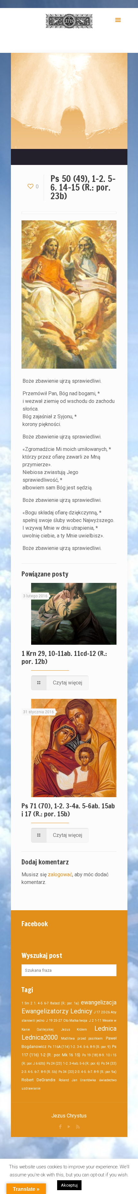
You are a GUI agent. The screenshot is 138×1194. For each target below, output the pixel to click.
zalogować (60, 874)
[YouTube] (69, 1127)
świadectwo (107, 1080)
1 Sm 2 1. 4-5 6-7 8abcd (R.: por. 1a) (50, 1003)
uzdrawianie (31, 1088)
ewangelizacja (98, 1002)
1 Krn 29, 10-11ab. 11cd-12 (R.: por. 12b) (64, 657)
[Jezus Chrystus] (68, 21)
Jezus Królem (74, 1029)
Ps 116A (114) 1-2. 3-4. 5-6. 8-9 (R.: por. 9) (79, 1047)
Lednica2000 (40, 1037)
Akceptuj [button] (69, 1185)
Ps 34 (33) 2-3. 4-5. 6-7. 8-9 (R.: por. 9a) (87, 1072)
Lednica (105, 1028)
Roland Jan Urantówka (77, 1080)
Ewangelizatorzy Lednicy (57, 1011)
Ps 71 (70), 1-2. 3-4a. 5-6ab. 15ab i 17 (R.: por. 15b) (68, 810)
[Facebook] (60, 1127)
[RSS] (77, 1127)
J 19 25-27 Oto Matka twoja (67, 1020)
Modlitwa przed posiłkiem (82, 1038)
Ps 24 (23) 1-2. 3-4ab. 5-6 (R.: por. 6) (73, 1063)
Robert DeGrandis (39, 1079)
